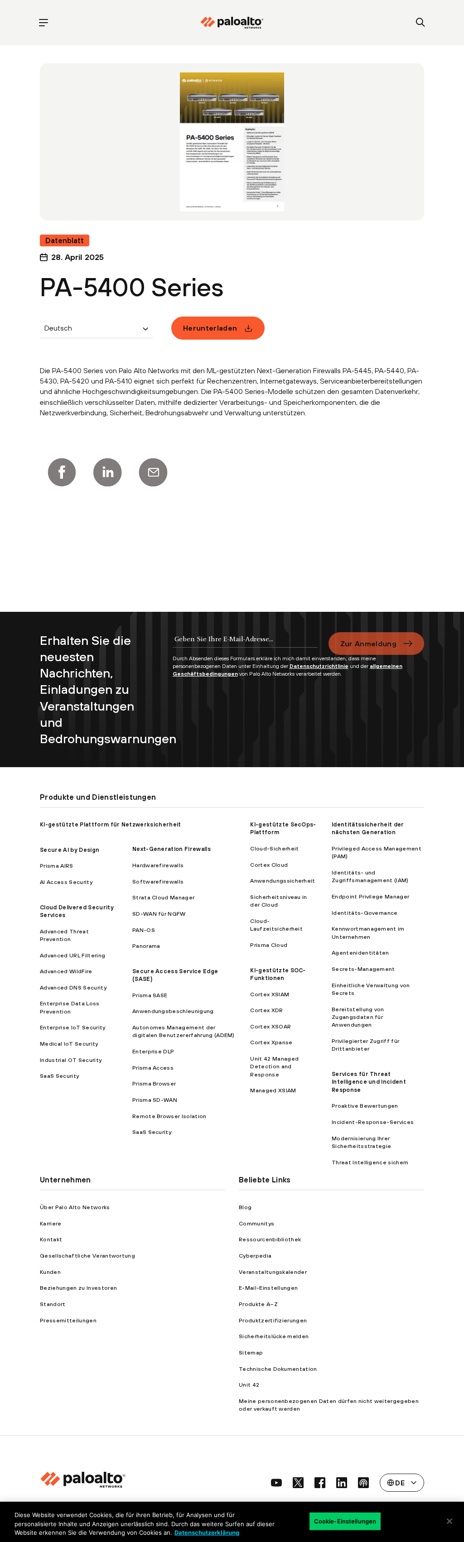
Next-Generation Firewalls (171, 848)
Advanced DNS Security (73, 987)
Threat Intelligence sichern (370, 1162)
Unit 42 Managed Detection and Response (274, 1066)
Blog (245, 1207)
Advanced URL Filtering (72, 955)
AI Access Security (66, 882)
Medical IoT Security (69, 1043)
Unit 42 (249, 1384)
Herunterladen (210, 328)
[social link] (276, 1482)
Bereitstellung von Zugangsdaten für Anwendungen (358, 1017)
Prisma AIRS (56, 865)
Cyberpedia (255, 1255)
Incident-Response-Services (373, 1122)
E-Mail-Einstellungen (268, 1287)
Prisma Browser (154, 1083)
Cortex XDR (266, 1010)
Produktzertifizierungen (273, 1320)
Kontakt (51, 1239)
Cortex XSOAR (270, 1026)
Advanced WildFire (66, 971)
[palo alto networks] (232, 23)
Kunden (50, 1271)
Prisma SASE (150, 995)
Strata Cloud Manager (163, 897)
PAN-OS (143, 930)
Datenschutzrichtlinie (319, 666)
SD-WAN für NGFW (159, 913)
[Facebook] (61, 472)
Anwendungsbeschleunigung (173, 1011)
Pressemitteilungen (68, 1320)
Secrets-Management (363, 969)
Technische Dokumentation (278, 1368)
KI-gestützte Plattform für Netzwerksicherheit (110, 824)
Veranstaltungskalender (273, 1271)
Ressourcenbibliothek (270, 1239)
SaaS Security (59, 1075)
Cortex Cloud (269, 864)
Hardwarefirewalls (158, 865)
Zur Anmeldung (368, 643)
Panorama (146, 945)
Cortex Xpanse (271, 1042)
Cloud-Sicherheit (274, 848)
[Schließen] (449, 1521)
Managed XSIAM (273, 1090)
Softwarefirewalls (158, 881)
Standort (53, 1304)
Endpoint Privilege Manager (370, 896)
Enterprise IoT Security (72, 1027)
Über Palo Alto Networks (75, 1207)
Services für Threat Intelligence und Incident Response (369, 1082)
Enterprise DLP (153, 1051)
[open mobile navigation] (43, 23)
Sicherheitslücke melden (274, 1336)
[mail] (153, 472)
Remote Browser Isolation (169, 1116)
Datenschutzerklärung (206, 1532)
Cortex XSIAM (269, 994)
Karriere (51, 1223)
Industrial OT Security (71, 1060)
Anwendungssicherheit (282, 880)
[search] (421, 23)
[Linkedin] (107, 472)
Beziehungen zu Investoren (78, 1287)
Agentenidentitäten (360, 952)
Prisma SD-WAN (154, 1099)
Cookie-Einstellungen (345, 1520)
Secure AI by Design (69, 849)
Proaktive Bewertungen (365, 1105)
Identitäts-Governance (365, 912)
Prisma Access (153, 1067)
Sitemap (251, 1352)
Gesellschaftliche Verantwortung (87, 1255)
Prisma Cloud (268, 945)
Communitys (256, 1223)
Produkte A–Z (258, 1304)
